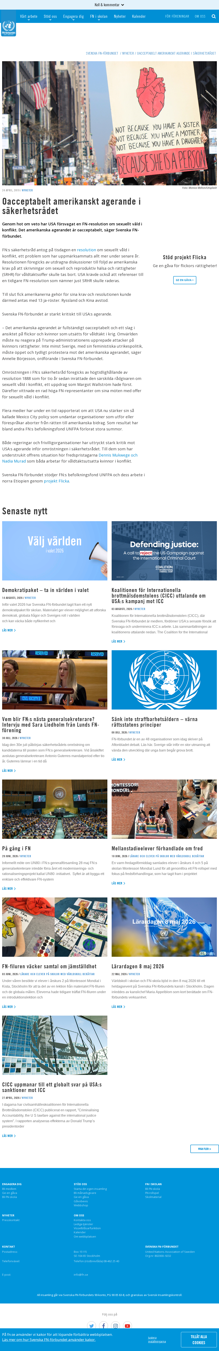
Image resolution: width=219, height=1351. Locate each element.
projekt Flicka (56, 481)
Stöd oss (50, 16)
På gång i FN (16, 848)
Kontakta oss (82, 1220)
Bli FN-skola (9, 1197)
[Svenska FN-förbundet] (8, 22)
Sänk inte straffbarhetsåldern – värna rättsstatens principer (155, 722)
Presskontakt (10, 1220)
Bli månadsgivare (85, 1193)
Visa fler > (204, 1148)
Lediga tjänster (83, 1224)
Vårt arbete (28, 16)
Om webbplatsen (85, 1236)
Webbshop (81, 1205)
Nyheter (120, 16)
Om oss (200, 16)
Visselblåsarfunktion (87, 1228)
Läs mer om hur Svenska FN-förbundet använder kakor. (49, 1339)
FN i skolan (99, 16)
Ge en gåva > (185, 280)
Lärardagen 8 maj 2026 (138, 966)
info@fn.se (81, 1275)
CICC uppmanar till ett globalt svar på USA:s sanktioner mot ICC (52, 1087)
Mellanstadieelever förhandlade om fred (157, 848)
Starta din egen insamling (90, 1189)
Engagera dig (73, 16)
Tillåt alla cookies (199, 1339)
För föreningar (177, 16)
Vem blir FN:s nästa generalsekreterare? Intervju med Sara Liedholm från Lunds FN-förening (50, 725)
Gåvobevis (81, 1201)
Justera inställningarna (157, 1339)
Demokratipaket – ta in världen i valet (45, 590)
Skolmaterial (153, 1197)
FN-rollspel (152, 1193)
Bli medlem (9, 1189)
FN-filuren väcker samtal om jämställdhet (50, 966)
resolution (87, 249)
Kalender (139, 16)
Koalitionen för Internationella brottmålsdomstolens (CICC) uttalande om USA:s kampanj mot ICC (159, 595)
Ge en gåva (9, 1193)
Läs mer (7, 630)
